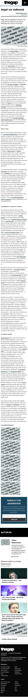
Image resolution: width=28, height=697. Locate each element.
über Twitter (11, 66)
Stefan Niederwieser (21, 13)
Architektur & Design (5, 667)
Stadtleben (17, 672)
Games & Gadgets (5, 672)
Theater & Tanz (18, 673)
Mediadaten (4, 655)
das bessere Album (16, 371)
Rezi (16, 688)
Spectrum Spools (21, 256)
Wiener (19, 151)
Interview (3, 687)
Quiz (16, 687)
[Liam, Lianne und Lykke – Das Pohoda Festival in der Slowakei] (14, 590)
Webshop (7, 173)
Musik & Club (24, 15)
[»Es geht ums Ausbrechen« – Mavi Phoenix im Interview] (14, 573)
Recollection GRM (20, 269)
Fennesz (12, 51)
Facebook (16, 556)
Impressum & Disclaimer (15, 653)
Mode (16, 667)
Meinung (3, 690)
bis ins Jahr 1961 (16, 275)
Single (16, 51)
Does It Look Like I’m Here (12, 232)
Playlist (16, 682)
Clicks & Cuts (10, 151)
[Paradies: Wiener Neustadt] (14, 628)
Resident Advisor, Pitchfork (19, 219)
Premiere (17, 683)
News (2, 692)
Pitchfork (15, 84)
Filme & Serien (4, 670)
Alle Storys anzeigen (5, 566)
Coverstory (3, 685)
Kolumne (3, 688)
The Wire (9, 84)
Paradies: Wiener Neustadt (9, 639)
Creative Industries (5, 668)
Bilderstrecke (4, 683)
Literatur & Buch (4, 675)
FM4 (9, 103)
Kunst (2, 673)
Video (16, 690)
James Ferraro (5, 337)
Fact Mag (23, 84)
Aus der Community (5, 682)
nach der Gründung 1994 (10, 134)
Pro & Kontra (17, 685)
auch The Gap (9, 221)
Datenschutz (4, 653)
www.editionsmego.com (7, 425)
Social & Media (18, 670)
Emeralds (16, 404)
